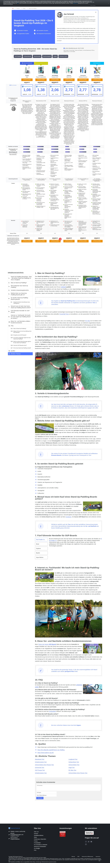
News (35, 837)
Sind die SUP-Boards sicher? (19, 345)
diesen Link (75, 3)
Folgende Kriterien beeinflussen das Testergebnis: (20, 303)
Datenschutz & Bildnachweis (87, 856)
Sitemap (73, 856)
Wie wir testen (13, 85)
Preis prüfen (27, 241)
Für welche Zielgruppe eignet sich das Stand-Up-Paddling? (21, 338)
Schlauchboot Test (74, 762)
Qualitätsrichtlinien (38, 835)
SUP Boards (18, 56)
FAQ (11, 325)
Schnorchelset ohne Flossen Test (44, 764)
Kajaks (55, 56)
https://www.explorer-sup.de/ (45, 752)
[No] (108, 3)
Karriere (36, 833)
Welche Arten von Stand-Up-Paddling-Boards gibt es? (18, 294)
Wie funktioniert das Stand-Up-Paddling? (18, 286)
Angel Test (71, 767)
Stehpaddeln (52, 711)
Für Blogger (37, 848)
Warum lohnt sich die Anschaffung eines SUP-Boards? (21, 332)
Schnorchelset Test (74, 764)
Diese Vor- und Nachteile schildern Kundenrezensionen (19, 322)
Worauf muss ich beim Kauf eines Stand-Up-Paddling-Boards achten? (20, 306)
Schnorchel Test (39, 767)
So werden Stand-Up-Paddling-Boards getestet (18, 298)
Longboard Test (73, 759)
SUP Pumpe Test (40, 770)
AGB (78, 856)
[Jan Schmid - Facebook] (95, 12)
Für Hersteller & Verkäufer (40, 844)
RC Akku (87, 320)
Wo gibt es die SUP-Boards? (18, 335)
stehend (63, 287)
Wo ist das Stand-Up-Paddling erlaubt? (21, 348)
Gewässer (68, 517)
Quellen (12, 351)
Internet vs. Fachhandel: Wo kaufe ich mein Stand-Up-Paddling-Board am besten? (19, 316)
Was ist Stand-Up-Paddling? (18, 282)
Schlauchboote (27, 56)
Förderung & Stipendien (40, 839)
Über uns (36, 831)
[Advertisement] (55, 257)
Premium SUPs (63, 56)
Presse (36, 841)
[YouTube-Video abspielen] (68, 371)
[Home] (12, 8)
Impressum (98, 856)
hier (99, 860)
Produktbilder (37, 842)
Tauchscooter (37, 56)
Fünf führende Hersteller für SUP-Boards (19, 311)
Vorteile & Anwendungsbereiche (19, 290)
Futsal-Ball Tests (64, 314)
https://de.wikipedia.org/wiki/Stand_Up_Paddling (50, 750)
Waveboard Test (39, 759)
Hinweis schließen (93, 5)
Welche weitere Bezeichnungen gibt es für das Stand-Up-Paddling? (21, 342)
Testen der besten (47, 644)
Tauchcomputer (47, 56)
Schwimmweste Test (41, 762)
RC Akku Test (72, 770)
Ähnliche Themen (15, 354)
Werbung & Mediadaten (40, 846)
